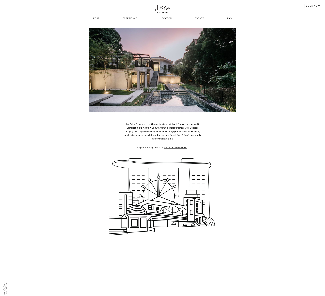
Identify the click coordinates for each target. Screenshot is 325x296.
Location (166, 18)
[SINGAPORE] (162, 8)
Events (199, 18)
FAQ (229, 18)
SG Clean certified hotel (175, 147)
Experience (130, 18)
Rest (96, 18)
